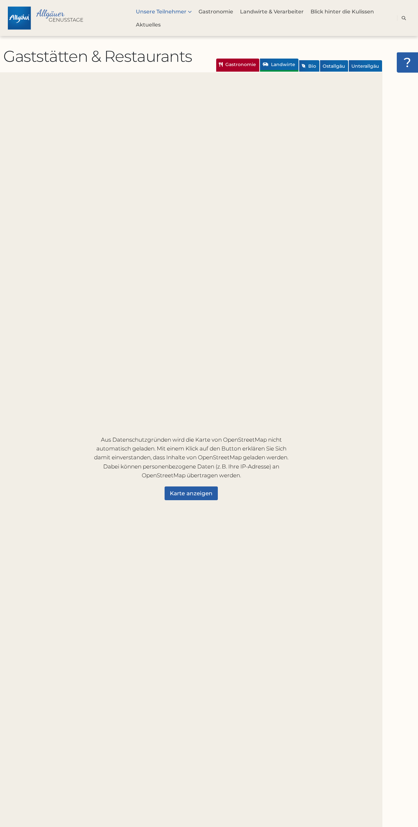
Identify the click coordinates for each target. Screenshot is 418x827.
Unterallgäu (365, 66)
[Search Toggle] (404, 18)
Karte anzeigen (191, 493)
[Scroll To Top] (406, 819)
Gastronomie (240, 64)
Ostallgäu (334, 66)
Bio (311, 66)
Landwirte (282, 64)
